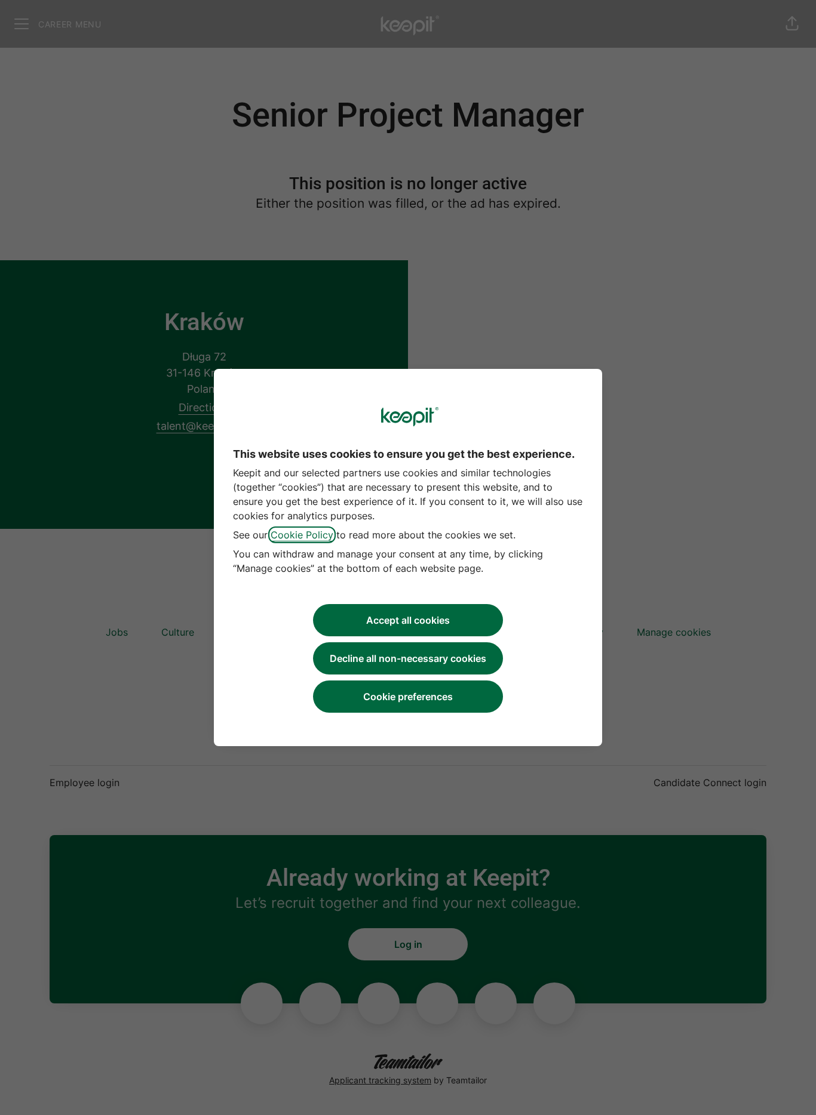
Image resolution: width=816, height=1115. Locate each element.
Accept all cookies (408, 620)
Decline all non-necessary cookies (408, 658)
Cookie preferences (408, 697)
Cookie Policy (302, 535)
